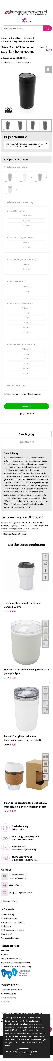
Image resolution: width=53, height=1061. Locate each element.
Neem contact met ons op (14, 534)
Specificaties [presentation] (26, 442)
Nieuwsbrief (6, 934)
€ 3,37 (10, 744)
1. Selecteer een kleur (15, 167)
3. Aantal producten (14, 385)
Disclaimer (6, 1001)
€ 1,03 (10, 677)
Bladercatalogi (7, 914)
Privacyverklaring (9, 997)
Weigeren (35, 1051)
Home (4, 38)
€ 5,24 (10, 611)
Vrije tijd (16, 38)
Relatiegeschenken (9, 918)
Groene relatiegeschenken (13, 922)
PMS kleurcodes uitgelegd (12, 930)
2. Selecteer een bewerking (18, 202)
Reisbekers (27, 38)
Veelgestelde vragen (10, 938)
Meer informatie (10, 1051)
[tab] (26, 434)
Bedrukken (6, 926)
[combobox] (22, 28)
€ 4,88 (10, 811)
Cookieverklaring (8, 993)
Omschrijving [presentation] (26, 434)
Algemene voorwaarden (11, 989)
